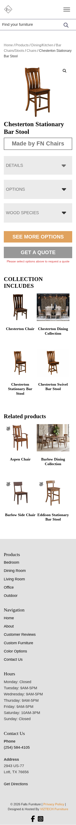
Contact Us (13, 659)
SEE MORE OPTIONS (38, 237)
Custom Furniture (18, 643)
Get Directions (16, 784)
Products (22, 45)
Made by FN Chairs (38, 143)
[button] (64, 71)
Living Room (14, 579)
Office (9, 587)
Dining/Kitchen (42, 45)
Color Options (15, 651)
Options (15, 189)
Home (8, 45)
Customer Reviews (20, 634)
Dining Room (15, 571)
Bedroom (11, 562)
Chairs (32, 50)
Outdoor (11, 595)
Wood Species (22, 212)
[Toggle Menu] (66, 9)
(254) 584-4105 (17, 747)
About (9, 626)
